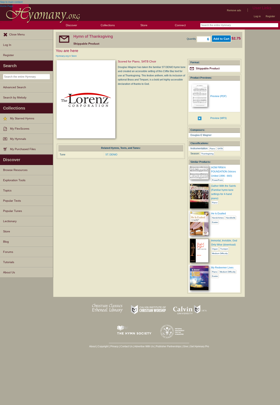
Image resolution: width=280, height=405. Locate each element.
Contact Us (126, 346)
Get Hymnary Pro (199, 346)
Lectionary (10, 221)
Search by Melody (14, 97)
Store (143, 25)
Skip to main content (11, 2)
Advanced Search (14, 87)
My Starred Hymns (22, 118)
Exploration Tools (14, 180)
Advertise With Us (144, 346)
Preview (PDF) (218, 96)
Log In (7, 44)
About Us (9, 272)
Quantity (192, 38)
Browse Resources (15, 170)
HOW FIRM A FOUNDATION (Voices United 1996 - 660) (223, 171)
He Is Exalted (218, 213)
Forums (8, 251)
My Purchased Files (23, 149)
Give (185, 346)
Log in (257, 16)
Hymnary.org (62, 56)
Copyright (103, 346)
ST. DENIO (111, 154)
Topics (7, 190)
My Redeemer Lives (222, 267)
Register (270, 16)
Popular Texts (12, 200)
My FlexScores (19, 128)
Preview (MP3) (218, 118)
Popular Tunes (12, 211)
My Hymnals (18, 138)
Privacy (114, 346)
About (92, 346)
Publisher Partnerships (168, 346)
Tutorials (8, 262)
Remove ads (234, 10)
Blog (6, 241)
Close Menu (17, 34)
